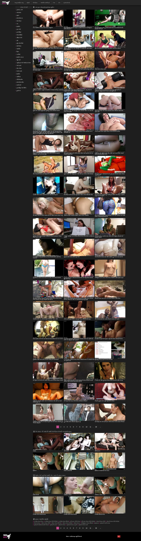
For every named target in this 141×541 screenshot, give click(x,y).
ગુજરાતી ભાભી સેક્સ (105, 523)
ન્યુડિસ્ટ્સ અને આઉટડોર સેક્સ (24, 62)
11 (90, 427)
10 (86, 427)
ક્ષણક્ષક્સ (96, 523)
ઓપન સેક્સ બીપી (45, 523)
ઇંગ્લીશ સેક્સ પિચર (38, 521)
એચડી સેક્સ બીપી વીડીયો (113, 521)
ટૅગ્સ (54, 2)
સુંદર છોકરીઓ (20, 43)
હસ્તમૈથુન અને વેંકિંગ (21, 87)
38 (96, 427)
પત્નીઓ (18, 54)
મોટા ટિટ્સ (19, 20)
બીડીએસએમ (20, 79)
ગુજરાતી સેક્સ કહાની (72, 524)
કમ (17, 23)
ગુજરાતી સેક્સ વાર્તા (83, 524)
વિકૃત (18, 51)
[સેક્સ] (5, 2)
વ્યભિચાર (19, 76)
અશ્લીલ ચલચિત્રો (45, 2)
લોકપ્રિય (35, 2)
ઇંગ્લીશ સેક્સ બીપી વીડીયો (51, 521)
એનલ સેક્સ (37, 523)
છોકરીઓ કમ (20, 18)
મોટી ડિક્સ (19, 46)
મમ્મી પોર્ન (19, 85)
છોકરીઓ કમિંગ (20, 82)
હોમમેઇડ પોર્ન (20, 9)
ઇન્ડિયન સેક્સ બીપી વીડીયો (88, 521)
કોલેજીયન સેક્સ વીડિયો (87, 523)
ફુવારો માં (19, 90)
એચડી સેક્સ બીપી (100, 521)
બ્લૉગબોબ (19, 12)
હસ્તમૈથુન (19, 32)
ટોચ (59, 2)
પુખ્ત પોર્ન (19, 29)
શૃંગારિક (18, 26)
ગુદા (17, 40)
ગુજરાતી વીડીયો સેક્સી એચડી (41, 524)
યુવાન (18, 15)
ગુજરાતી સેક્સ (61, 524)
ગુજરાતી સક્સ (53, 524)
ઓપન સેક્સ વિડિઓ (56, 523)
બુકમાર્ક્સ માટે (66, 2)
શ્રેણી (28, 2)
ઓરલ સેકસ (77, 523)
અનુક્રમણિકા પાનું (19, 2)
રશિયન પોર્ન (19, 37)
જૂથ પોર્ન (19, 60)
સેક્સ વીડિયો (19, 34)
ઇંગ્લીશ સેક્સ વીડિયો (64, 521)
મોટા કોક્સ (19, 68)
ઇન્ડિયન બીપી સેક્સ (75, 521)
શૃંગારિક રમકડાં (20, 57)
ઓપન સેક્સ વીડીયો (67, 523)
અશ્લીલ (18, 48)
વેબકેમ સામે (19, 71)
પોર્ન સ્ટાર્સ (19, 65)
